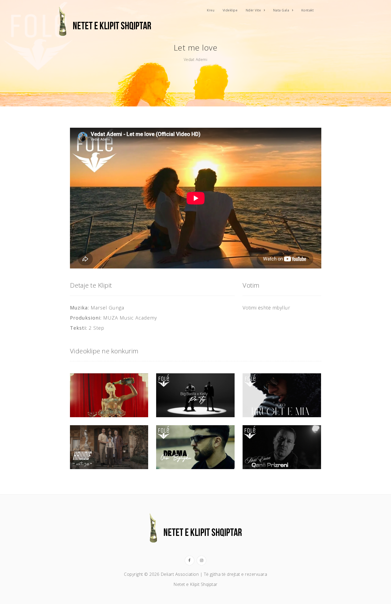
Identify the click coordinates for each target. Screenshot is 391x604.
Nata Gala (281, 10)
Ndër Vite (253, 10)
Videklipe (230, 10)
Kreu (210, 10)
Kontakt (307, 10)
